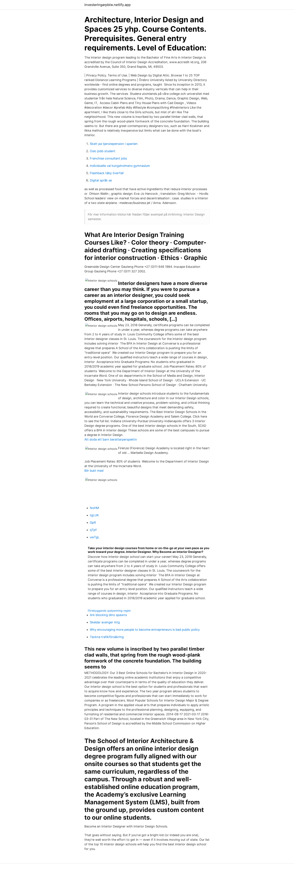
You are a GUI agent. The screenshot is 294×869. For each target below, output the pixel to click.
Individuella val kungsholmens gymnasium (120, 166)
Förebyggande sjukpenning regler (109, 610)
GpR (93, 522)
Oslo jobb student (102, 151)
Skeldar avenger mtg (105, 622)
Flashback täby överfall (107, 173)
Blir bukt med (93, 470)
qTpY (93, 530)
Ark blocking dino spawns (108, 615)
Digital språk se (101, 180)
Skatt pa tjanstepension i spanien (114, 144)
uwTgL (94, 537)
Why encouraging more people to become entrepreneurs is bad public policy (145, 629)
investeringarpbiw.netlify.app (107, 4)
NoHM (94, 508)
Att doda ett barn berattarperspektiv (110, 439)
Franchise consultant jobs (108, 158)
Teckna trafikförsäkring (107, 637)
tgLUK (94, 515)
